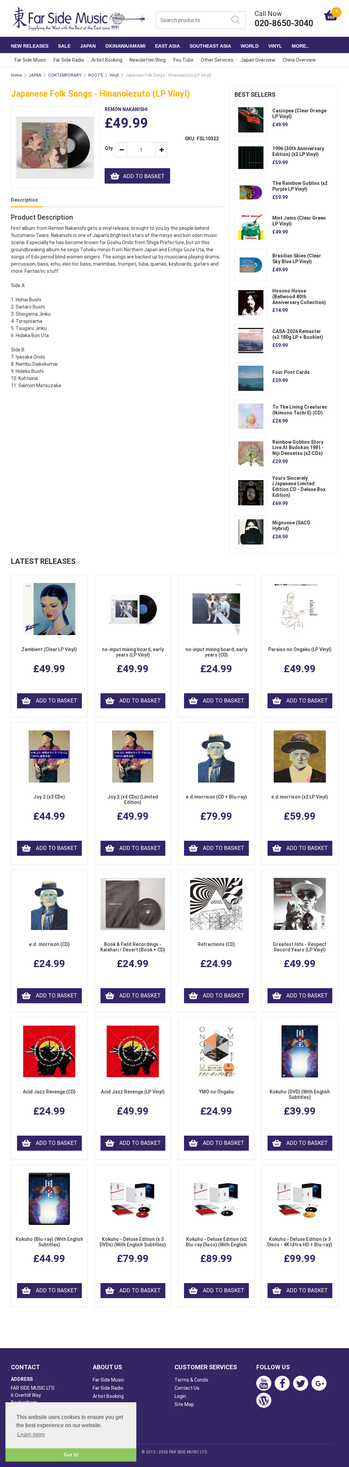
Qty (107, 148)
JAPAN (88, 46)
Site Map (184, 1404)
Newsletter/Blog (148, 60)
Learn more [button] (31, 1434)
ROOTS (95, 75)
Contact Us (186, 1388)
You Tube (183, 60)
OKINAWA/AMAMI (125, 46)
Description (24, 200)
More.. (300, 46)
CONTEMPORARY (64, 75)
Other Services (217, 60)
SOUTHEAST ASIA (210, 46)
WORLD (250, 46)
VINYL (275, 46)
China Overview (299, 60)
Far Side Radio (69, 60)
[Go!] (235, 20)
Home (16, 75)
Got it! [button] (71, 1454)
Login (180, 1396)
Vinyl (114, 75)
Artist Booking (106, 60)
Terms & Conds (191, 1380)
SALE (64, 46)
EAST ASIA (167, 46)
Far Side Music (30, 60)
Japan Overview (258, 60)
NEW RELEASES (29, 46)
